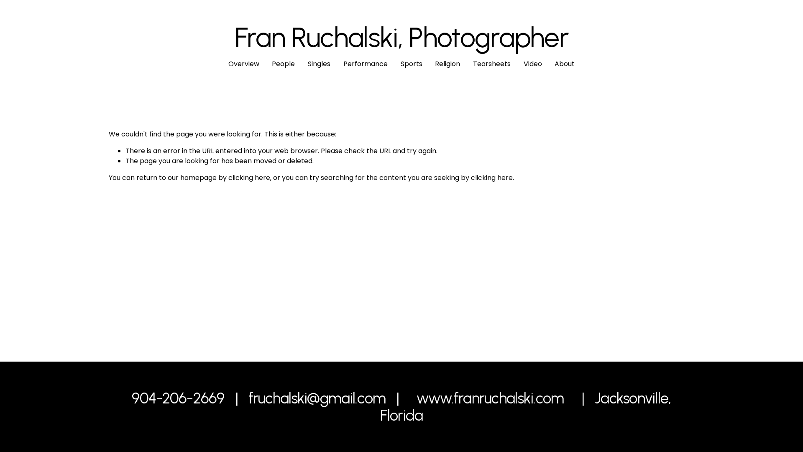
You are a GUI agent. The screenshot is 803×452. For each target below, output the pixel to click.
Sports (411, 64)
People (283, 64)
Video (533, 64)
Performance (365, 64)
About (565, 64)
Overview (243, 64)
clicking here (249, 177)
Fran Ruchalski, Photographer (402, 37)
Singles (319, 64)
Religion (447, 64)
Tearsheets (492, 64)
